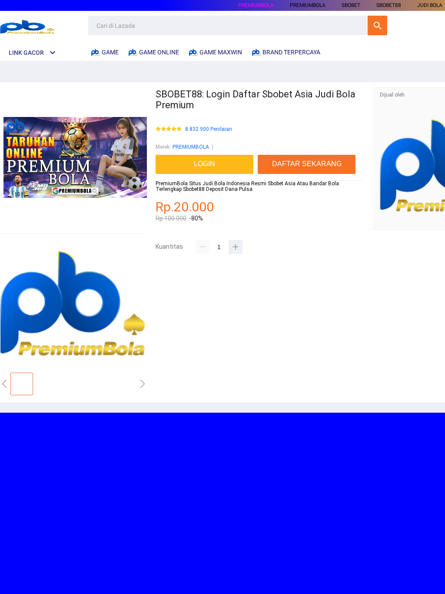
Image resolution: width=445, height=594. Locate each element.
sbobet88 (388, 5)
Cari (377, 25)
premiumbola (307, 5)
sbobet (351, 5)
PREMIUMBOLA (256, 5)
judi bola (429, 5)
